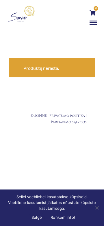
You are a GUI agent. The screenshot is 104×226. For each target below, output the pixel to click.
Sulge (36, 217)
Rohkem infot (63, 217)
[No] (97, 208)
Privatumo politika (67, 115)
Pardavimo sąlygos (69, 122)
